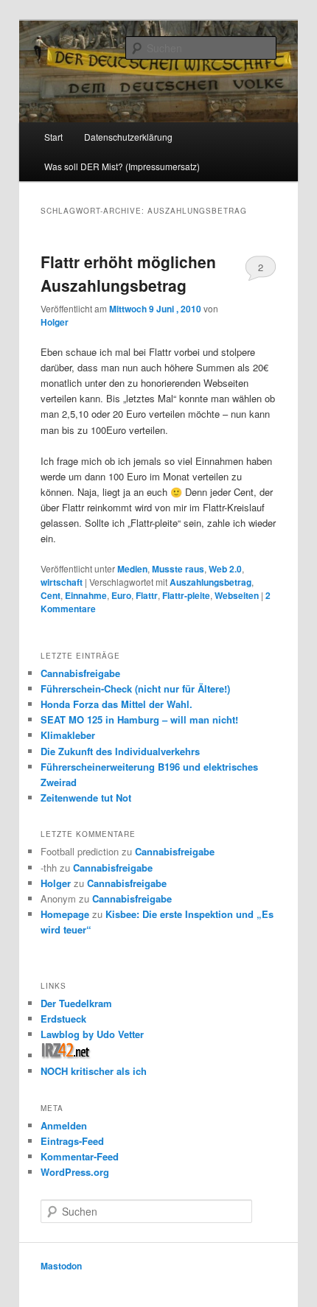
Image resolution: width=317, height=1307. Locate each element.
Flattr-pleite (186, 595)
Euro (121, 595)
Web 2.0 (225, 568)
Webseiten (237, 595)
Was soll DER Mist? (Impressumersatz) (122, 166)
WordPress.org (75, 1172)
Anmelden (64, 1125)
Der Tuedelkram (76, 1003)
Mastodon (61, 1265)
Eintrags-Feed (72, 1141)
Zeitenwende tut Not (86, 798)
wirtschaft (62, 582)
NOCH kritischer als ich (94, 1071)
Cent (50, 595)
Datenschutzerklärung (128, 136)
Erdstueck (63, 1019)
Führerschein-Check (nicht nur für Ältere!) (135, 688)
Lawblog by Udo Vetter (92, 1034)
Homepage (65, 914)
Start (53, 136)
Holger (55, 322)
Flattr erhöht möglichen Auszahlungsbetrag (128, 273)
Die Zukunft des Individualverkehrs (120, 751)
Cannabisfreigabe (80, 673)
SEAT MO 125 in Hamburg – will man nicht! (139, 719)
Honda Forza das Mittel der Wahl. (116, 704)
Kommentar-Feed (80, 1156)
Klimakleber (68, 735)
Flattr (147, 595)
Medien (132, 568)
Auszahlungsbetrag (210, 582)
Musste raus (178, 568)
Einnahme (86, 595)
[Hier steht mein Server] (66, 1055)
